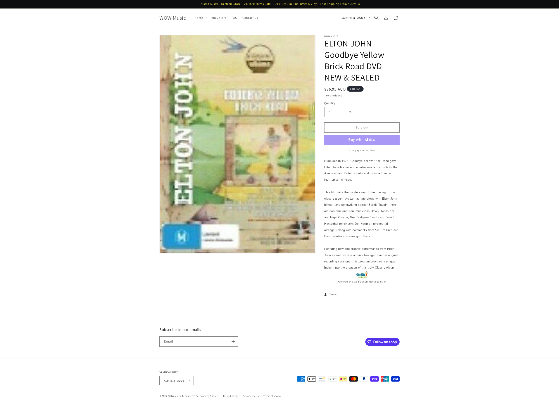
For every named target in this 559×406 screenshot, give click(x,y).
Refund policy (231, 395)
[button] (200, 17)
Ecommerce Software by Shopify (200, 395)
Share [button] (333, 294)
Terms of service (272, 395)
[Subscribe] (233, 341)
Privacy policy (251, 395)
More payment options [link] (362, 150)
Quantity (329, 103)
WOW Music (174, 395)
